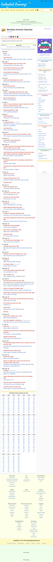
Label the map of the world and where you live (15, 221)
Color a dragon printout (9, 276)
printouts (17, 49)
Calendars (40, 153)
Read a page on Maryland (10, 352)
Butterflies (41, 498)
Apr (3, 401)
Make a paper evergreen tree (10, 328)
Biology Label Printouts (41, 493)
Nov (3, 410)
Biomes (41, 494)
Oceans (26, 514)
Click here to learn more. (26, 24)
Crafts (39, 129)
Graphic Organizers (42, 135)
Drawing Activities (41, 144)
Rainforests (12, 512)
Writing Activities (41, 146)
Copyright (16, 540)
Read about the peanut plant (10, 74)
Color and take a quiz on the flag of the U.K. (14, 255)
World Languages (42, 100)
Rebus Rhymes (41, 479)
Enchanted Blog (12, 486)
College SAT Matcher (42, 123)
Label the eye (6, 304)
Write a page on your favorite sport (12, 338)
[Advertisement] (26, 16)
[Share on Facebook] (11, 37)
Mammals (12, 508)
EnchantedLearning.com (33, 540)
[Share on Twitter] (9, 37)
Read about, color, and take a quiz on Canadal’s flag (16, 215)
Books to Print (41, 137)
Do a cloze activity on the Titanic (11, 188)
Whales (12, 515)
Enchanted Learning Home (12, 479)
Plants (12, 510)
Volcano (26, 517)
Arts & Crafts (40, 109)
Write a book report (8, 87)
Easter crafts (6, 55)
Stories (41, 480)
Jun (3, 404)
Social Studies (41, 101)
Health (39, 107)
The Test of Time (26, 491)
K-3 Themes (40, 121)
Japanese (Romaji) (41, 512)
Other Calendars (47, 28)
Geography (19, 526)
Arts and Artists (34, 522)
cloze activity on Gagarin (12, 169)
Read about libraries (8, 290)
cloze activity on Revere (12, 236)
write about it (18, 69)
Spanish (41, 515)
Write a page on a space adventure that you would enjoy (17, 136)
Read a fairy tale (7, 69)
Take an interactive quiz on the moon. (13, 204)
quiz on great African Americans (24, 95)
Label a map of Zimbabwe (10, 227)
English (39, 98)
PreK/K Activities (41, 477)
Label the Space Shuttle (9, 163)
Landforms (26, 512)
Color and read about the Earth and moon (14, 149)
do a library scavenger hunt (24, 290)
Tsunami (26, 515)
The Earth (26, 507)
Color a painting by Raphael (10, 111)
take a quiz (20, 65)
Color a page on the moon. (10, 266)
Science (40, 105)
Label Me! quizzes (23, 49)
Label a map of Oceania (9, 300)
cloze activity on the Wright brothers (15, 209)
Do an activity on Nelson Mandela (12, 334)
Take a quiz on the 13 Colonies (11, 242)
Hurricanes (26, 510)
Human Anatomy (12, 507)
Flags (19, 524)
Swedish (41, 517)
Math (39, 103)
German (41, 508)
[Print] (17, 37)
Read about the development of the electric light (15, 364)
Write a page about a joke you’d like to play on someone (17, 59)
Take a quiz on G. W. (8, 379)
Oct (3, 409)
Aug (3, 406)
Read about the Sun (8, 65)
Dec (3, 412)
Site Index (7, 10)
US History (19, 529)
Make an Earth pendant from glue (12, 261)
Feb (3, 398)
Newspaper (12, 494)
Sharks (12, 514)
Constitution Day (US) (42, 81)
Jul (3, 405)
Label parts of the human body (11, 118)
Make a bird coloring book (10, 317)
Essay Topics (12, 493)
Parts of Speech (12, 498)
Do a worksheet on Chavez (10, 272)
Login (27, 10)
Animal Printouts (41, 491)
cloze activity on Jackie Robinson (14, 155)
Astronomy (26, 505)
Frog (27, 46)
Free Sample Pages (20, 10)
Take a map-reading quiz (9, 99)
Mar (3, 399)
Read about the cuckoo (9, 309)
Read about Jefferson (8, 180)
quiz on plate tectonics (13, 231)
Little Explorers (26, 480)
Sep (3, 408)
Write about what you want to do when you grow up (16, 322)
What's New (12, 10)
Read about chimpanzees (10, 81)
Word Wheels (34, 536)
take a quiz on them (25, 81)
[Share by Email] (15, 37)
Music (39, 111)
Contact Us (33, 543)
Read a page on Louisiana (10, 388)
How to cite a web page (11, 543)
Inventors (19, 528)
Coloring (40, 131)
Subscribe (31, 10)
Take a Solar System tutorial (10, 130)
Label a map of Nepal (8, 175)
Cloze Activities (41, 142)
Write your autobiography (9, 142)
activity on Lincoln (11, 198)
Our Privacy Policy (20, 543)
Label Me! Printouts (42, 133)
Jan (3, 397)
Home (2, 10)
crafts (14, 49)
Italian (41, 510)
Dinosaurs (41, 500)
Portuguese (41, 514)
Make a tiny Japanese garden (11, 358)
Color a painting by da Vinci (10, 194)
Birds (41, 496)
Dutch (41, 505)
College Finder (34, 526)
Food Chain (12, 505)
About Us (38, 543)
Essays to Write (41, 139)
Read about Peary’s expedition (11, 107)
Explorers (19, 522)
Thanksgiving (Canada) (43, 90)
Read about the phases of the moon (12, 124)
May (3, 402)
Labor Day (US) (41, 74)
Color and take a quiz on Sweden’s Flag (13, 384)
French (41, 507)
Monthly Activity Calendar (12, 480)
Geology (26, 508)
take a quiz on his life (23, 180)
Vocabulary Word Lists (42, 158)
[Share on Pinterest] (13, 37)
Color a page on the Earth (10, 294)
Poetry (15, 46)
